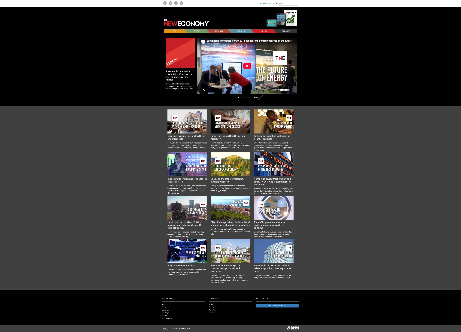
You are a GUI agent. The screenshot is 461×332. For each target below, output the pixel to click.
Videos (264, 31)
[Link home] (189, 24)
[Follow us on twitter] (165, 3)
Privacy (211, 304)
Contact (212, 307)
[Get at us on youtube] (170, 3)
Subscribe (262, 3)
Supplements (167, 319)
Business (219, 31)
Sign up (272, 3)
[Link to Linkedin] (181, 3)
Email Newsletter (278, 305)
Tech (175, 31)
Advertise (212, 310)
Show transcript (249, 97)
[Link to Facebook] (176, 3)
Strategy (241, 31)
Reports (286, 31)
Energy (197, 31)
